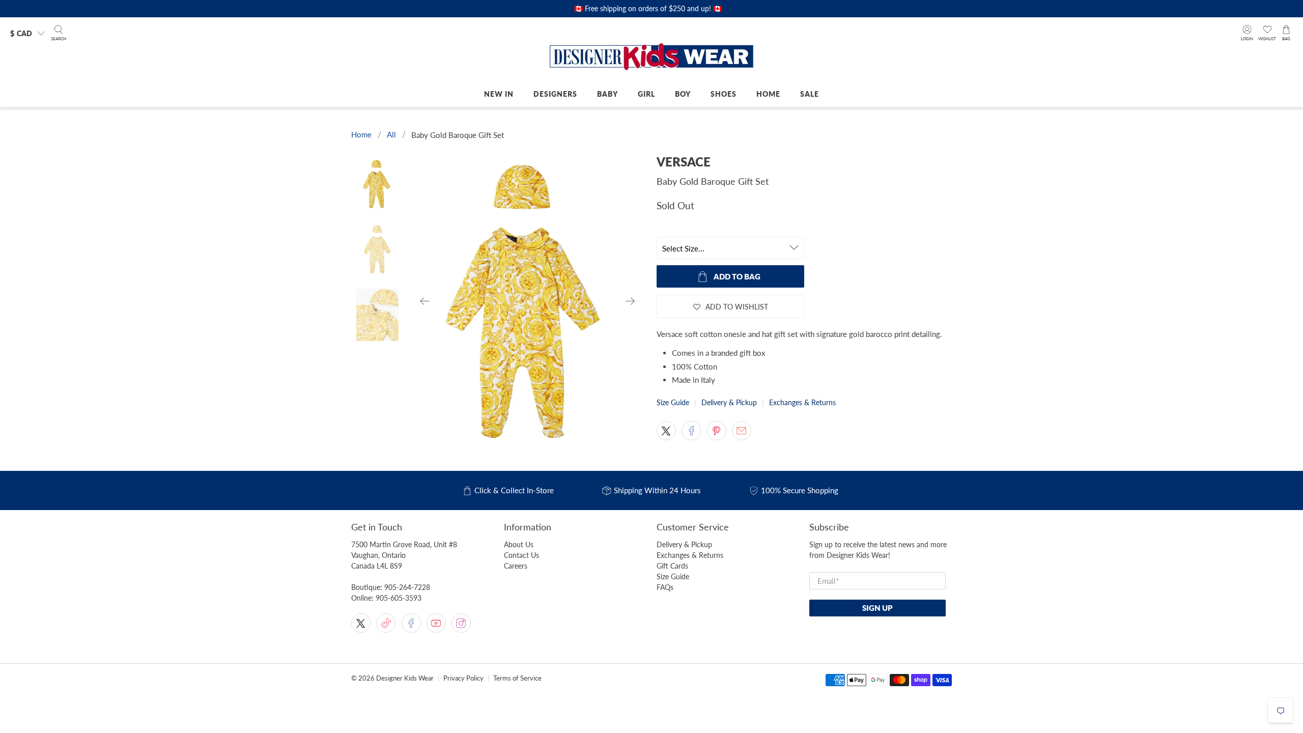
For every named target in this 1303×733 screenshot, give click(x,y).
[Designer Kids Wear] (651, 57)
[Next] (630, 301)
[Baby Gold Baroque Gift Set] (528, 301)
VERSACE (684, 161)
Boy (683, 94)
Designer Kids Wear (405, 678)
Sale (809, 94)
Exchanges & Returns (802, 402)
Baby (607, 94)
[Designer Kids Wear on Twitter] (361, 623)
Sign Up (877, 607)
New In (499, 94)
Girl (646, 94)
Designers (555, 94)
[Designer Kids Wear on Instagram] (461, 623)
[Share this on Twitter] (666, 430)
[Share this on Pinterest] (716, 430)
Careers (515, 565)
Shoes (724, 94)
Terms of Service (517, 678)
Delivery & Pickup (729, 402)
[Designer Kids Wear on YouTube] (436, 623)
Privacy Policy (463, 678)
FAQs (665, 587)
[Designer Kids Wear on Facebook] (411, 623)
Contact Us (521, 555)
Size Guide (673, 402)
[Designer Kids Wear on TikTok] (385, 623)
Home (768, 94)
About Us (518, 544)
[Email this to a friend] (741, 430)
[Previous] (425, 301)
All (391, 134)
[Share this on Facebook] (691, 430)
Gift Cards (672, 565)
